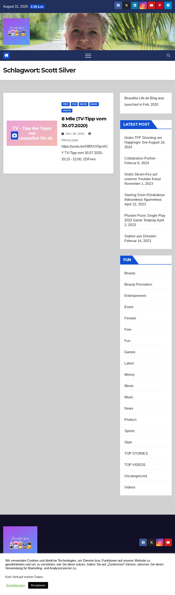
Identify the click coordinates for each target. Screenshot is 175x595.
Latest (129, 363)
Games (130, 352)
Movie (83, 104)
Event (128, 307)
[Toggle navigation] (88, 55)
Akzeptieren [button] (38, 585)
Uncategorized (135, 476)
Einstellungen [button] (15, 585)
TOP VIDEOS (135, 465)
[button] (168, 55)
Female (130, 318)
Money (129, 374)
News (128, 408)
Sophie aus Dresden (140, 236)
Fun (74, 104)
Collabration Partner (140, 158)
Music (94, 104)
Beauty (129, 273)
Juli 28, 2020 (75, 133)
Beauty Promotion (138, 284)
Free (66, 104)
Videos (67, 110)
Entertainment (135, 296)
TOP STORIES (136, 453)
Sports (129, 431)
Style (128, 442)
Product (130, 419)
